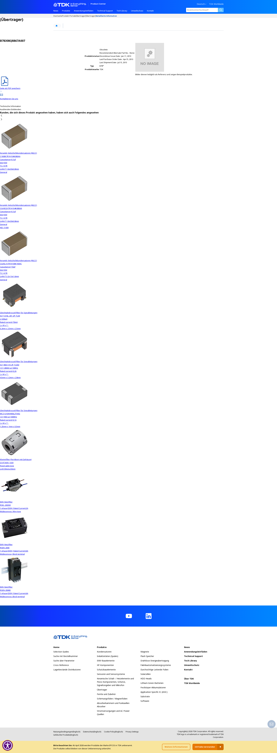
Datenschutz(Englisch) (92, 731)
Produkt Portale (69, 16)
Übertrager (80, 16)
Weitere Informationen (176, 746)
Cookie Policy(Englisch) (113, 731)
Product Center (98, 4)
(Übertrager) (90, 16)
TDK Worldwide (216, 4)
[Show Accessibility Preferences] (7, 745)
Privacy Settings (132, 731)
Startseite (57, 16)
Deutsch (201, 4)
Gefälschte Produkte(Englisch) (65, 735)
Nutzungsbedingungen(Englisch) (66, 731)
